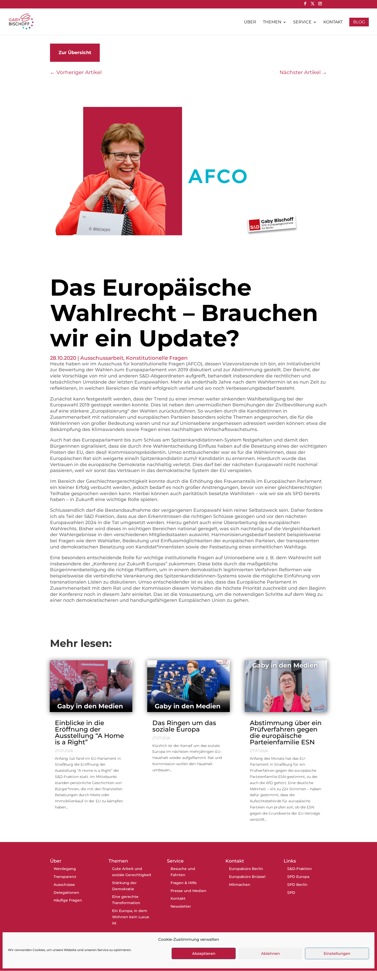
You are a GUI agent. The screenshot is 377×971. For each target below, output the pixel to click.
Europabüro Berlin (246, 868)
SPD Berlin (297, 884)
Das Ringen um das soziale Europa (184, 726)
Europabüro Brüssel (247, 876)
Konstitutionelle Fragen (157, 358)
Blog (359, 21)
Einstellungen (337, 953)
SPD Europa (298, 876)
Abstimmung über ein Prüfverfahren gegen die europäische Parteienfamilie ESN (286, 732)
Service (302, 22)
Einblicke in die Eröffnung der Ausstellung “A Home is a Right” (89, 732)
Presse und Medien (188, 890)
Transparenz (65, 876)
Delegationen (66, 892)
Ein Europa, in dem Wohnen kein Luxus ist (130, 916)
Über (250, 22)
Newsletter (181, 906)
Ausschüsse (64, 884)
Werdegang (65, 868)
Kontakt (333, 22)
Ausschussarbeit (101, 358)
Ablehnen (270, 953)
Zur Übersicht (74, 52)
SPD (291, 892)
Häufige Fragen (68, 900)
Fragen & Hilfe (184, 882)
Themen (272, 22)
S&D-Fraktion (299, 868)
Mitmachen (239, 884)
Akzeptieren (203, 953)
